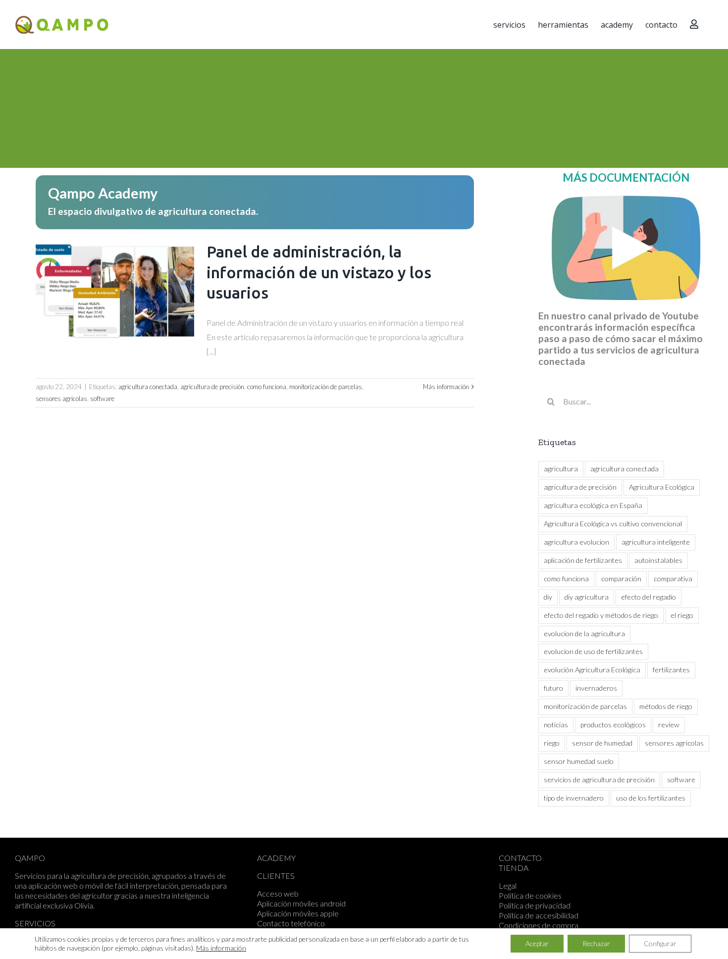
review (668, 724)
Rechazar (596, 943)
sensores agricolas (61, 399)
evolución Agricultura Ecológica (592, 669)
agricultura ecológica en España (593, 505)
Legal (508, 885)
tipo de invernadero (574, 798)
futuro (553, 688)
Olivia (83, 905)
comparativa (673, 578)
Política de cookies (530, 895)
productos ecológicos (613, 724)
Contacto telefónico (291, 923)
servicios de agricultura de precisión (599, 779)
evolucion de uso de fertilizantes (593, 651)
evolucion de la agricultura (584, 633)
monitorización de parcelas (325, 387)
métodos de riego (665, 706)
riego (552, 743)
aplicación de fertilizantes (583, 560)
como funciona (266, 387)
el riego (682, 615)
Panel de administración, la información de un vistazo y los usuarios (319, 272)
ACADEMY (276, 857)
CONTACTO (520, 857)
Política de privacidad (535, 905)
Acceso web (278, 893)
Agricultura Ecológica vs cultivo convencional (613, 523)
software (102, 399)
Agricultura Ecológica (661, 487)
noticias (556, 724)
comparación (621, 578)
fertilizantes (671, 669)
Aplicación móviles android (301, 903)
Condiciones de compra (538, 925)
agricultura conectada (147, 387)
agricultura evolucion (576, 542)
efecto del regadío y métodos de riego (601, 615)
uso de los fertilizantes (650, 798)
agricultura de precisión (212, 387)
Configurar (660, 943)
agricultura (561, 468)
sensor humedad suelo (579, 761)
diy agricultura (587, 597)
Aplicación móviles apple (298, 913)
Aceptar (537, 943)
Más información (446, 387)
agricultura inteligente (656, 542)
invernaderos (596, 688)
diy (548, 597)
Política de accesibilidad (538, 915)
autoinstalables (658, 560)
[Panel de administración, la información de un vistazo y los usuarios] (115, 292)
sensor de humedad (602, 743)
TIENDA (513, 867)
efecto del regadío (648, 597)
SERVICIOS (35, 923)
